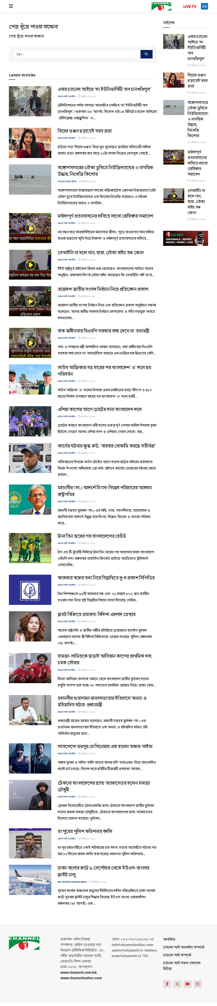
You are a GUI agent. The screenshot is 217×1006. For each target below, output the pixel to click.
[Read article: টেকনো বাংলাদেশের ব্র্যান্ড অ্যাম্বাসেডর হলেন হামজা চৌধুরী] (30, 795)
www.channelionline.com (81, 978)
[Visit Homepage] (161, 6)
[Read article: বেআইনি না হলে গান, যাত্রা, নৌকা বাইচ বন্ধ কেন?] (30, 264)
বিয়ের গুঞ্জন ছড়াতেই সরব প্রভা (85, 131)
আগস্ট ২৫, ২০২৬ (87, 138)
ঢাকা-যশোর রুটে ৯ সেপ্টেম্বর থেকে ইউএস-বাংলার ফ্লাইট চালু (103, 871)
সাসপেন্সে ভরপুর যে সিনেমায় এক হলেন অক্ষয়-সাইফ (105, 746)
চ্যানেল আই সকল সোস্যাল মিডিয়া (181, 966)
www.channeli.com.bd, (78, 972)
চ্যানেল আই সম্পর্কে (177, 955)
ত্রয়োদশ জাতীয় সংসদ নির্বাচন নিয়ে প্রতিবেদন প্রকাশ (103, 289)
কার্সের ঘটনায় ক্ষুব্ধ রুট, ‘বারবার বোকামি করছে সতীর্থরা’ (107, 446)
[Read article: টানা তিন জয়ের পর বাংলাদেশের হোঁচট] (30, 548)
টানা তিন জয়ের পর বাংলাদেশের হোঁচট (92, 536)
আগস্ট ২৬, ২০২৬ (87, 96)
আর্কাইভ (169, 939)
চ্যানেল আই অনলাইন (66, 96)
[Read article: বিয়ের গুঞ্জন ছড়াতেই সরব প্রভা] (30, 143)
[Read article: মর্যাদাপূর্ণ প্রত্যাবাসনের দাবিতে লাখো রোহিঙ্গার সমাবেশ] (30, 228)
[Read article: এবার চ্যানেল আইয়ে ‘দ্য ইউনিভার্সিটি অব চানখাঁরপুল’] (30, 101)
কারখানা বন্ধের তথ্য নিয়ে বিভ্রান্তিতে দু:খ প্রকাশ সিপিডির (106, 578)
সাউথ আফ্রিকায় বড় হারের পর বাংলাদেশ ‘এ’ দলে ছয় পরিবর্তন (104, 371)
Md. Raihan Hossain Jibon (72, 882)
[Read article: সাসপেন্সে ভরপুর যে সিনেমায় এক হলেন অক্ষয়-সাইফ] (30, 758)
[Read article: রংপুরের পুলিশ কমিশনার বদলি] (30, 843)
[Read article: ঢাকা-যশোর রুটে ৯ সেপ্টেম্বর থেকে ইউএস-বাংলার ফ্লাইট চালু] (30, 880)
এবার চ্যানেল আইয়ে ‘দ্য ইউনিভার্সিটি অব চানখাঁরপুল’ (104, 89)
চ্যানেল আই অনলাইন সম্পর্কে (183, 947)
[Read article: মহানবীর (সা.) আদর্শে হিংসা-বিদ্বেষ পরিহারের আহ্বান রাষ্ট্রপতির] (30, 499)
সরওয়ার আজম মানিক (67, 181)
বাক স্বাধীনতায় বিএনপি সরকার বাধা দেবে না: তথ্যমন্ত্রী (103, 331)
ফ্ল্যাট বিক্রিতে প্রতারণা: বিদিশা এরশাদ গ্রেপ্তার (96, 614)
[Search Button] (146, 54)
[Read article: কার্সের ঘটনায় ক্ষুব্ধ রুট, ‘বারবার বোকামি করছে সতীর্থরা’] (30, 458)
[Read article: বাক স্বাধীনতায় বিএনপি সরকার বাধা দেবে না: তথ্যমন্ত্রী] (30, 343)
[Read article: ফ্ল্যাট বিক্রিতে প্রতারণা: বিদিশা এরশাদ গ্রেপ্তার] (30, 626)
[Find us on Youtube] (188, 984)
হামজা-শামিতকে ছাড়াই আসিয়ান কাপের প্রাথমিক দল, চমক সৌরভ (105, 660)
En (205, 6)
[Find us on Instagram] (198, 984)
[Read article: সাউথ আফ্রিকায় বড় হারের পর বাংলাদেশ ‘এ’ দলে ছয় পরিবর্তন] (30, 379)
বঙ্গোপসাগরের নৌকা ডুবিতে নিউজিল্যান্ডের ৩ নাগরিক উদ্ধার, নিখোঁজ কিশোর (105, 171)
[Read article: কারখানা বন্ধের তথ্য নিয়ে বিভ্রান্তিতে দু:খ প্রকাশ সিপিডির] (30, 590)
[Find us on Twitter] (177, 984)
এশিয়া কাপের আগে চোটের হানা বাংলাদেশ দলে (100, 409)
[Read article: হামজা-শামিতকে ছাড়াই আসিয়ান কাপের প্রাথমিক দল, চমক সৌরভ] (30, 668)
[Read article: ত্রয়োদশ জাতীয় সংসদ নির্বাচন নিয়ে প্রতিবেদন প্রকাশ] (30, 301)
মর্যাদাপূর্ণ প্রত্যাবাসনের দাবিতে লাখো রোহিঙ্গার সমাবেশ (105, 216)
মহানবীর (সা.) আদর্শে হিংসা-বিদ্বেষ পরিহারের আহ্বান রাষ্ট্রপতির (105, 491)
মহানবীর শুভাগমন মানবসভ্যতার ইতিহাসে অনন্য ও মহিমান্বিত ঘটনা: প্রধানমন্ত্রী (102, 702)
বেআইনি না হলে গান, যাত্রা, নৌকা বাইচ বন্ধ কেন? (101, 252)
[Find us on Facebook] (167, 984)
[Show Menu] (11, 6)
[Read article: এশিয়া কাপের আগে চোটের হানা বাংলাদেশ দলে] (30, 421)
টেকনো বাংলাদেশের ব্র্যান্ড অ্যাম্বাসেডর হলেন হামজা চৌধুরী (104, 786)
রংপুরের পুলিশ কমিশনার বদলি (85, 831)
